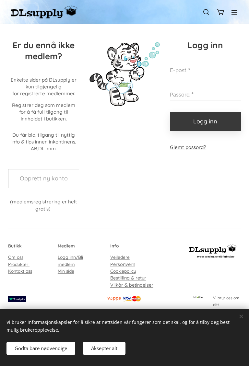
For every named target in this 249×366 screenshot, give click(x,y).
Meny (234, 12)
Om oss (15, 257)
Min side (66, 271)
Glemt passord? (188, 147)
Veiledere (120, 257)
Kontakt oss (20, 271)
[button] (206, 12)
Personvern (122, 264)
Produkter (19, 264)
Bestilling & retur (128, 278)
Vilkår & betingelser (131, 285)
